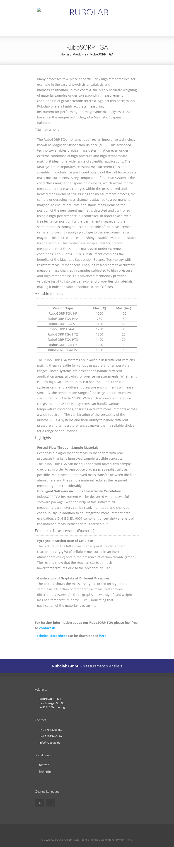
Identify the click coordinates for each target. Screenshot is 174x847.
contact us (47, 628)
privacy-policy (124, 839)
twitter (44, 765)
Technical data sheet (51, 636)
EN (39, 803)
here (102, 636)
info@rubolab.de (49, 742)
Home (65, 54)
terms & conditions (102, 839)
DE (50, 803)
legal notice (81, 839)
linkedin (45, 771)
